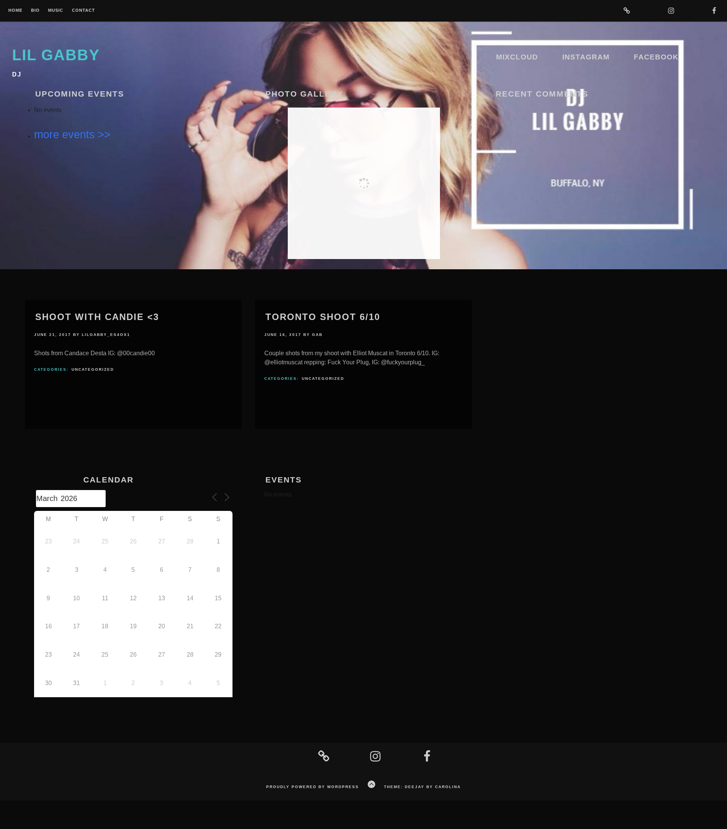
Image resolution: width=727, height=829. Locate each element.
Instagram (586, 57)
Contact (83, 10)
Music (55, 10)
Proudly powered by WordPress (312, 787)
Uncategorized (93, 369)
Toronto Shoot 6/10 (322, 317)
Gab (317, 335)
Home (15, 10)
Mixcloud (517, 57)
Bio (35, 10)
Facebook (656, 57)
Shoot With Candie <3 (97, 317)
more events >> (72, 134)
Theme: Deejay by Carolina (422, 787)
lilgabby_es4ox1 (106, 335)
